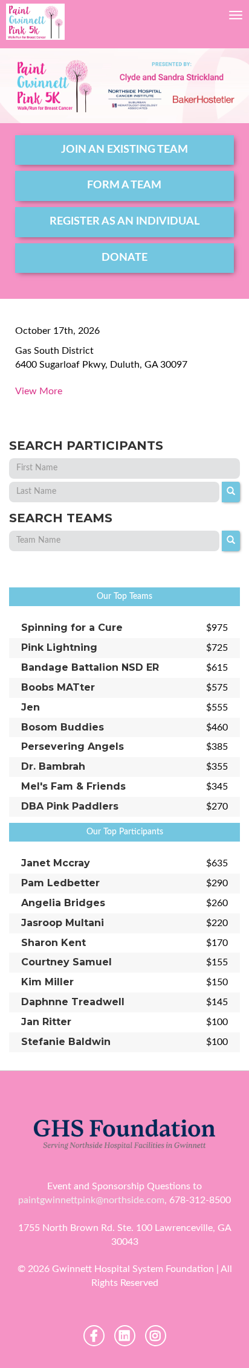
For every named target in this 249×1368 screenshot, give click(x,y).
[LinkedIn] (124, 1335)
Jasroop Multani (62, 923)
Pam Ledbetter (60, 883)
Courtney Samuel (66, 962)
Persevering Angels (72, 746)
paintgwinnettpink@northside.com (91, 1200)
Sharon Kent (53, 942)
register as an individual (124, 221)
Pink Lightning (59, 647)
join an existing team (124, 149)
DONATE (124, 257)
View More (38, 391)
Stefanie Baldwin (66, 1041)
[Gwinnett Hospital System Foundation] (35, 22)
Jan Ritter (46, 1022)
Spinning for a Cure (72, 627)
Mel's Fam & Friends (73, 786)
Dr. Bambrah (53, 766)
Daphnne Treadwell (72, 1002)
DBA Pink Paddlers (69, 806)
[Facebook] (94, 1335)
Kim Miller (47, 982)
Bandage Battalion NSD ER (90, 667)
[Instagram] (155, 1335)
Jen (30, 707)
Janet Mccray (55, 863)
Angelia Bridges (63, 903)
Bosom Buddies (62, 727)
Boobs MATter (58, 687)
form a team (124, 185)
